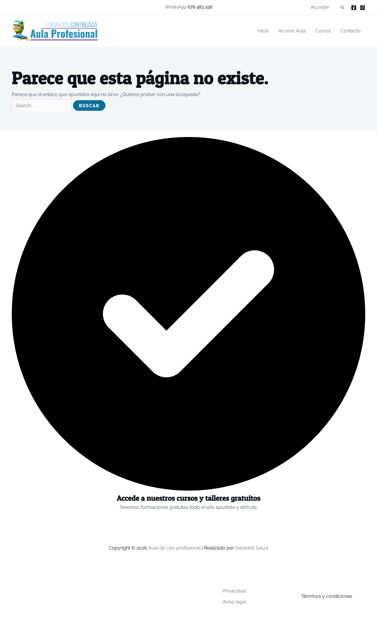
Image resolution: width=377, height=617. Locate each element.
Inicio (263, 31)
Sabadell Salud (251, 548)
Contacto (350, 31)
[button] (342, 7)
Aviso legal (234, 602)
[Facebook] (353, 7)
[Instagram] (362, 7)
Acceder (320, 7)
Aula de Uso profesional (174, 548)
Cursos (323, 31)
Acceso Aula (292, 31)
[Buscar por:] (42, 105)
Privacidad (234, 591)
